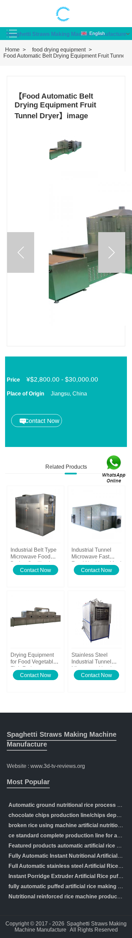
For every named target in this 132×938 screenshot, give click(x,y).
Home (12, 50)
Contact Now (35, 570)
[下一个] (111, 252)
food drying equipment (59, 50)
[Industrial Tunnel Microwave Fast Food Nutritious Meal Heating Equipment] (96, 514)
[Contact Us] (114, 469)
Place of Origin (25, 393)
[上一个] (20, 252)
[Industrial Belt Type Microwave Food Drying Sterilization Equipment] (35, 514)
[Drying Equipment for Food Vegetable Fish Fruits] (35, 619)
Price (13, 380)
